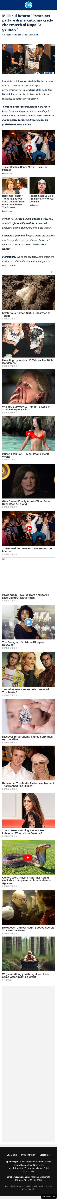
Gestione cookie (49, 1197)
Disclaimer (45, 1155)
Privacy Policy (28, 1155)
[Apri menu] (52, 5)
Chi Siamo (12, 1155)
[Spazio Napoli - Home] (28, 4)
